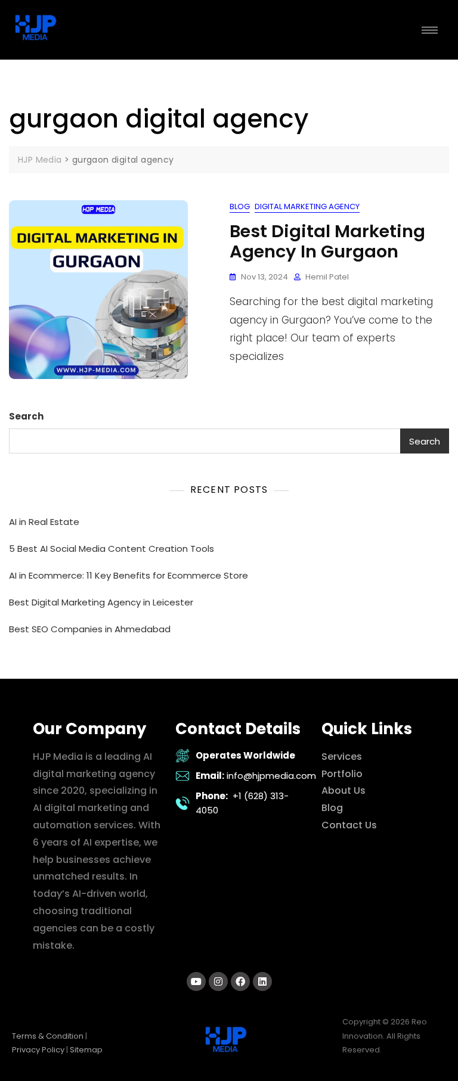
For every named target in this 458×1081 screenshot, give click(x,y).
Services (341, 756)
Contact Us (349, 825)
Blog (240, 206)
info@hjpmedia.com (271, 775)
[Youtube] (196, 981)
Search (26, 416)
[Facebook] (240, 981)
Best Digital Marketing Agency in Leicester (101, 602)
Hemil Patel (327, 276)
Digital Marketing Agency (307, 206)
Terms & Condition (47, 1036)
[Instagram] (218, 981)
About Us (343, 790)
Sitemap (86, 1049)
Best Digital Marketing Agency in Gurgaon (327, 241)
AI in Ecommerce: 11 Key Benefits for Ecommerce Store (128, 575)
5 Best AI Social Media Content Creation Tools (111, 548)
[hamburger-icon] (429, 30)
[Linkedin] (262, 981)
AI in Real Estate (44, 521)
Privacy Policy (38, 1049)
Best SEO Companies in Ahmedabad (90, 629)
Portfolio (342, 774)
